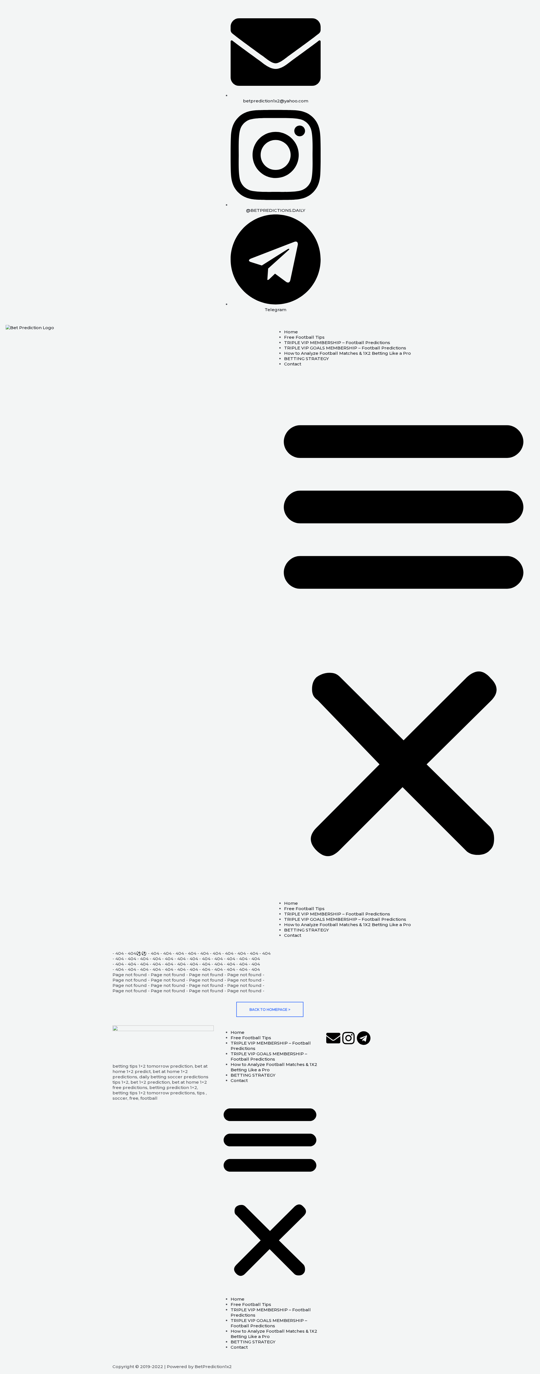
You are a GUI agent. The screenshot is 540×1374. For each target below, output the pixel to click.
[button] (403, 633)
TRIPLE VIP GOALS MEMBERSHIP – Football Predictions (345, 348)
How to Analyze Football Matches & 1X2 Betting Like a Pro (347, 353)
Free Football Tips (304, 337)
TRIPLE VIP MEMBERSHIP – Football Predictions (337, 342)
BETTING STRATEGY (306, 358)
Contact (292, 364)
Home (291, 331)
